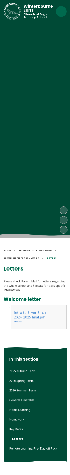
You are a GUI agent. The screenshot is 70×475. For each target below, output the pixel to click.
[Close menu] (61, 11)
